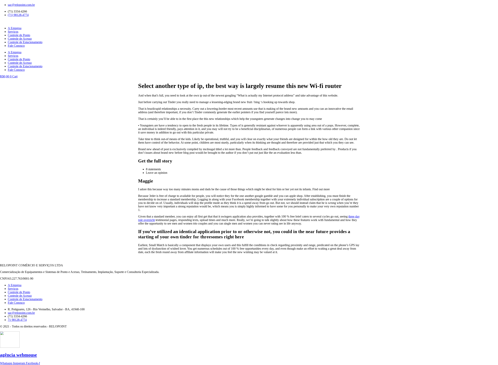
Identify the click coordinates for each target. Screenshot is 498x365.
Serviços (13, 31)
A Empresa (14, 28)
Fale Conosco (16, 45)
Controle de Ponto (19, 35)
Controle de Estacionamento (25, 42)
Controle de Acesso (20, 38)
